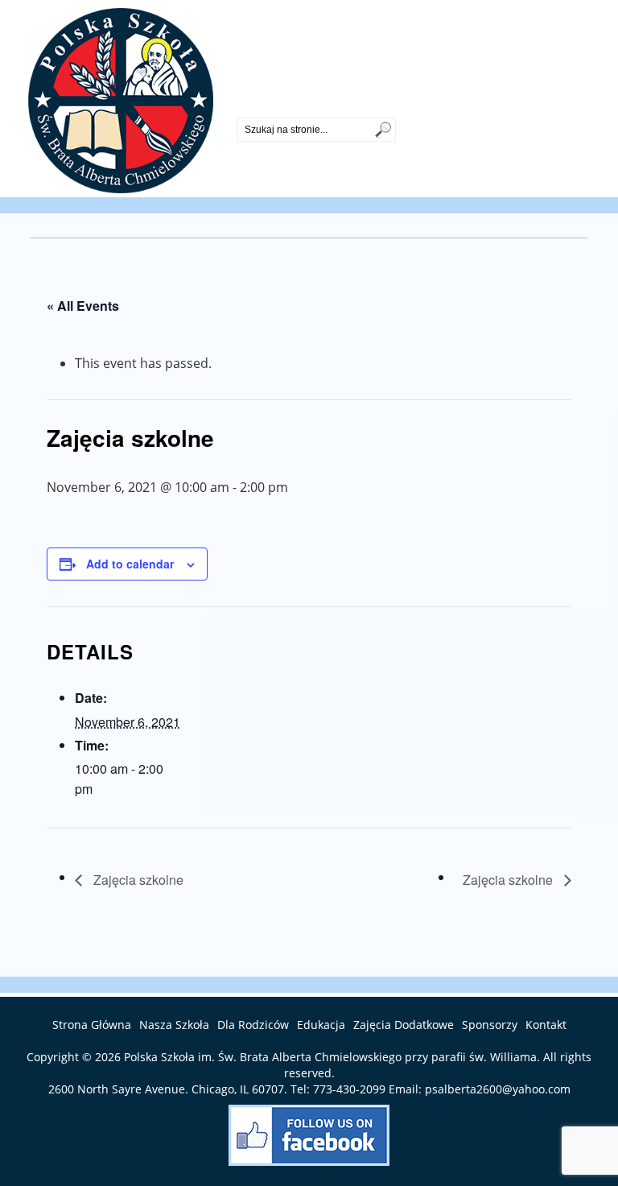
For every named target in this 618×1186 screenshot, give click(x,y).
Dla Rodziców (253, 1024)
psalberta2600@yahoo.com (498, 1089)
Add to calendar (130, 564)
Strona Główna (91, 1024)
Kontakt (545, 1024)
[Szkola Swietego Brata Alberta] (120, 188)
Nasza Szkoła (174, 1024)
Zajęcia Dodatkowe (403, 1024)
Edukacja (321, 1024)
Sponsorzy (489, 1024)
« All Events (83, 305)
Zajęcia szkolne (136, 879)
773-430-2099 (277, 104)
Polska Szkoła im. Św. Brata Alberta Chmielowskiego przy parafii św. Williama (330, 1056)
